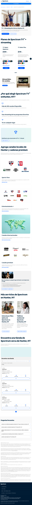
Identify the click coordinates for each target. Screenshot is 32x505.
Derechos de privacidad (3, 495)
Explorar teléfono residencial (22, 331)
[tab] (16, 487)
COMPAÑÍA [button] (4, 486)
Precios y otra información (6, 65)
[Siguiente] (31, 59)
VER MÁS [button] (4, 488)
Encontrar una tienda (13, 33)
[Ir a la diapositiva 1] (16, 72)
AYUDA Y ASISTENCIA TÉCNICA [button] (9, 493)
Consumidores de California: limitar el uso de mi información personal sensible (10, 498)
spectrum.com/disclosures (14, 450)
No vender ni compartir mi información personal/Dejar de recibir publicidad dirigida (11, 497)
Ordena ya (27, 1)
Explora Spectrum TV (5, 140)
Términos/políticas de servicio (4, 499)
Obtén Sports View (4, 182)
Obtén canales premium (5, 267)
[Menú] (1, 1)
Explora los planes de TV (5, 33)
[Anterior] (1, 59)
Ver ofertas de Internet (5, 331)
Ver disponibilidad (16, 3)
